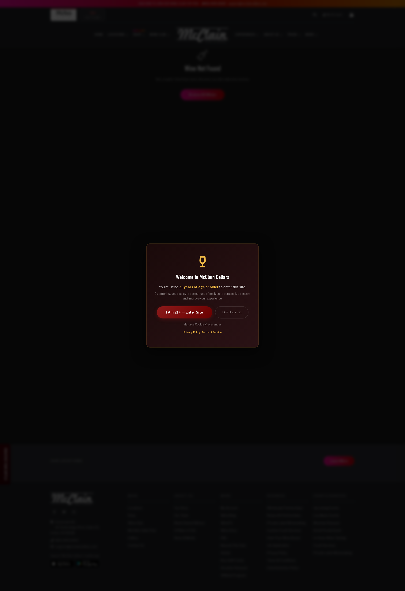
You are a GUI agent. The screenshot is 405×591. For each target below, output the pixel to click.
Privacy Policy (192, 332)
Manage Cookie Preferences (202, 324)
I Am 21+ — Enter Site (184, 312)
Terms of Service (212, 332)
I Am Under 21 (232, 312)
